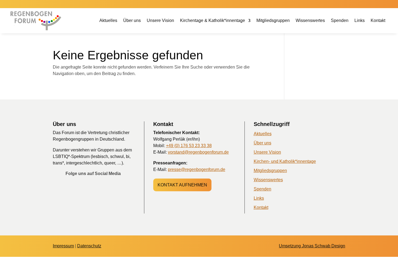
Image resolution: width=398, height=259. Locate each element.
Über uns (132, 21)
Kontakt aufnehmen (182, 185)
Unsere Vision (160, 21)
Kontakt (378, 21)
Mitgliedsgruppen (273, 21)
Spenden (339, 21)
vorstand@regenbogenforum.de (198, 152)
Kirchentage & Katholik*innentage (212, 21)
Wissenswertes (310, 21)
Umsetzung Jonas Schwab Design (312, 246)
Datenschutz (89, 246)
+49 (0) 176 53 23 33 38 (189, 145)
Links (359, 21)
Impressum (63, 246)
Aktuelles (108, 21)
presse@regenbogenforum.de (196, 169)
